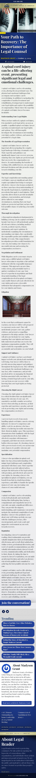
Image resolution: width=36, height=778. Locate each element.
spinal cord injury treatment (5, 729)
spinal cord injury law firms (12, 727)
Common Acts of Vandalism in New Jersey (24, 714)
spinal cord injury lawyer (16, 577)
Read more (5, 772)
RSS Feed (15, 1)
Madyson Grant (8, 58)
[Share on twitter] (7, 612)
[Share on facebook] (3, 612)
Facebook (18, 1)
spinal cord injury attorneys (5, 727)
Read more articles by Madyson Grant (16, 703)
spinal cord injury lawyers (20, 727)
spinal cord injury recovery (28, 727)
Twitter (21, 1)
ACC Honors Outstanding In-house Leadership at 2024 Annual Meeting (8, 717)
